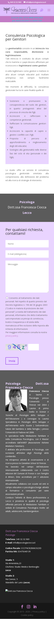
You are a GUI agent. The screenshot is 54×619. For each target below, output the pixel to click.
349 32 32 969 (22, 539)
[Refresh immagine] (26, 346)
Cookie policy (27, 615)
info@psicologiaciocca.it (24, 542)
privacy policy (11, 335)
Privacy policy (38, 611)
